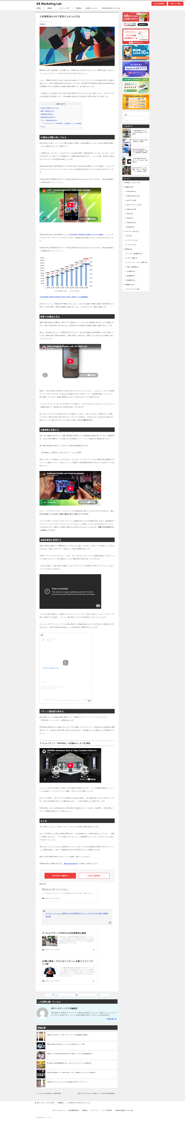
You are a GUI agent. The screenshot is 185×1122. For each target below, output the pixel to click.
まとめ (43, 126)
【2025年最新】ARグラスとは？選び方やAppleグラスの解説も (139, 132)
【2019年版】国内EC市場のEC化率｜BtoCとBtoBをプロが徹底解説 (64, 297)
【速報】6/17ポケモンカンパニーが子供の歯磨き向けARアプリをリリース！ (67, 1082)
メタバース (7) (131, 245)
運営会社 (84, 1110)
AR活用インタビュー (91, 8)
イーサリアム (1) (132, 240)
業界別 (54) (128, 249)
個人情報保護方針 (73, 1110)
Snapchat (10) (131, 222)
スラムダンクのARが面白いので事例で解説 (49, 1093)
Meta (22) (130, 213)
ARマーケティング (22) (134, 205)
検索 (125, 115)
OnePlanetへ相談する (60, 875)
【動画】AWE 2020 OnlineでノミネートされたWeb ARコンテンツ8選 (66, 1044)
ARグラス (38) (131, 200)
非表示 (62, 104)
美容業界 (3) (131, 276)
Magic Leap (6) (131, 209)
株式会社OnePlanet (71, 863)
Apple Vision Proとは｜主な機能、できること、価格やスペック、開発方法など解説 (140, 169)
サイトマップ (94, 1110)
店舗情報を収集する (47, 114)
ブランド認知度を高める (49, 120)
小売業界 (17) (131, 271)
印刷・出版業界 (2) (133, 267)
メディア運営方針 (106, 1110)
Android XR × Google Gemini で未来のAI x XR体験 (140, 140)
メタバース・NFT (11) (132, 231)
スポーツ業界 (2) (132, 258)
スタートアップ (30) (133, 289)
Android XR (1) (131, 191)
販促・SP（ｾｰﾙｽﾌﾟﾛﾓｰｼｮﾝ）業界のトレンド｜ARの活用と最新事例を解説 (97, 1093)
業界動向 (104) (129, 284)
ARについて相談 (175, 3)
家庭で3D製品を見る (47, 111)
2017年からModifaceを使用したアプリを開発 (87, 234)
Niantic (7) (130, 218)
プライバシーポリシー (59, 1110)
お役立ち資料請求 (159, 3)
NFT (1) (129, 236)
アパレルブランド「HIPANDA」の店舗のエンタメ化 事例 (62, 123)
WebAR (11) (130, 227)
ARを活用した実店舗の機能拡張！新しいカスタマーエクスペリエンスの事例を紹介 (69, 1063)
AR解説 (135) (129, 187)
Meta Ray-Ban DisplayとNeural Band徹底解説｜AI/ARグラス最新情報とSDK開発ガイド (140, 152)
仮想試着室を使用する (48, 117)
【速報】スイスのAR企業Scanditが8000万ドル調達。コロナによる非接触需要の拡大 (70, 1053)
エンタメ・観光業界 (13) (134, 253)
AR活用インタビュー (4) (132, 182)
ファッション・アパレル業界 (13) (137, 262)
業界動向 (79, 8)
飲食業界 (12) (131, 280)
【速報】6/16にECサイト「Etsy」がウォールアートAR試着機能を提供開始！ (67, 1035)
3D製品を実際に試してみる (50, 108)
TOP (45, 1103)
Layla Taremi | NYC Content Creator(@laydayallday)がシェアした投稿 (65, 700)
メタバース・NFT (64, 8)
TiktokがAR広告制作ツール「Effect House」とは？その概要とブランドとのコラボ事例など (71, 1072)
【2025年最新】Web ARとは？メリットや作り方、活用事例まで (140, 160)
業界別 (39, 8)
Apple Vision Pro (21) (133, 196)
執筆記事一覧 (112, 1019)
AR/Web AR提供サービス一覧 (111, 8)
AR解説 (49, 8)
